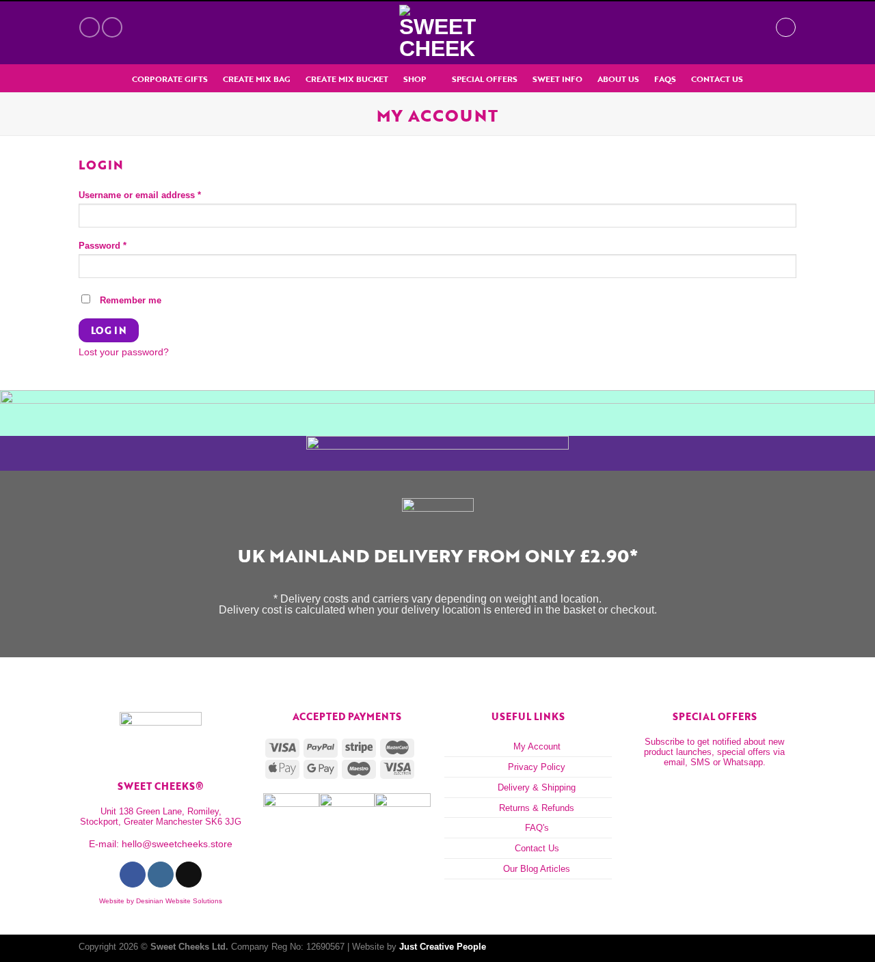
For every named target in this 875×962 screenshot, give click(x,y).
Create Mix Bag (257, 79)
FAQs (665, 79)
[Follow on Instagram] (112, 27)
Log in (109, 330)
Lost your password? (124, 351)
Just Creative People (442, 947)
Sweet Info (557, 79)
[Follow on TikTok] (188, 875)
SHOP (414, 79)
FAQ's (537, 828)
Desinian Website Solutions (179, 901)
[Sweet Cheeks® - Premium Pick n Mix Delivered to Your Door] (437, 32)
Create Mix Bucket (347, 79)
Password (102, 246)
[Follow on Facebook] (89, 27)
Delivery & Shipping (537, 787)
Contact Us (717, 79)
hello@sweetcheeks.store (177, 843)
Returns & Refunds (536, 808)
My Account (537, 746)
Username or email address (140, 195)
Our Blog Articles (536, 869)
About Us (618, 79)
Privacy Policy (536, 767)
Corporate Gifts (170, 79)
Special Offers (484, 79)
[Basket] (758, 27)
